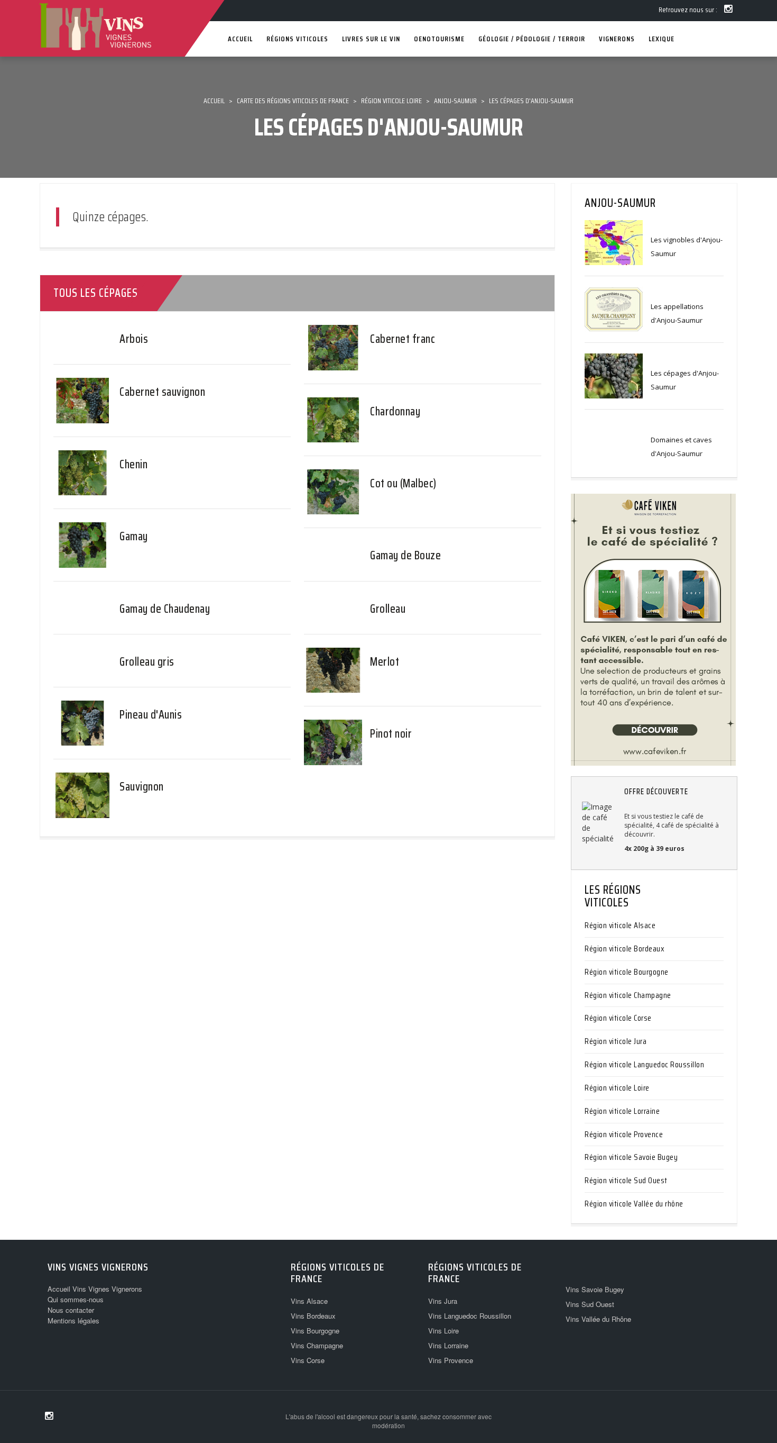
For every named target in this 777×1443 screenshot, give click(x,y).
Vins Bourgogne (315, 1331)
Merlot (384, 661)
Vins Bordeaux (313, 1316)
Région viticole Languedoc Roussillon (644, 1064)
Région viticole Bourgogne (627, 971)
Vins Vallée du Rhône (598, 1319)
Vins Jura (442, 1301)
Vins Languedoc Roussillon (469, 1316)
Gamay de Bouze (405, 555)
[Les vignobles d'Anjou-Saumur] (614, 242)
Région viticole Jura (615, 1041)
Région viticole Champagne (628, 995)
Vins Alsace (309, 1301)
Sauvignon (141, 786)
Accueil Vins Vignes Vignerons (95, 1289)
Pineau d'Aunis (150, 714)
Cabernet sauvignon (162, 392)
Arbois (133, 339)
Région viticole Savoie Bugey (631, 1157)
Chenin (133, 464)
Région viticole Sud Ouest (626, 1180)
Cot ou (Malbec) (403, 483)
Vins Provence (450, 1360)
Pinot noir (391, 733)
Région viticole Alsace (620, 925)
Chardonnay (395, 411)
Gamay (133, 536)
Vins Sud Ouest (590, 1304)
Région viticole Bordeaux (624, 948)
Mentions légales (73, 1320)
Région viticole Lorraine (622, 1111)
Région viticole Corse (618, 1017)
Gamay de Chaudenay (164, 609)
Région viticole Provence (624, 1134)
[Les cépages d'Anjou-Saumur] (614, 375)
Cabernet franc (402, 339)
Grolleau (387, 609)
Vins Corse (308, 1360)
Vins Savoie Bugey (595, 1289)
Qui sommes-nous (76, 1299)
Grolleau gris (146, 661)
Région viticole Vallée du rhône (634, 1203)
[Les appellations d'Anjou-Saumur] (614, 308)
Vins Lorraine (448, 1345)
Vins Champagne (317, 1345)
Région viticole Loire (617, 1087)
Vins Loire (443, 1331)
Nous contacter (71, 1310)
